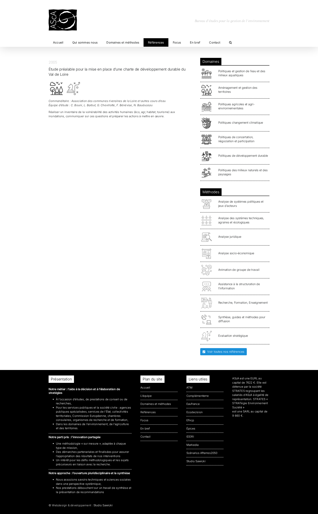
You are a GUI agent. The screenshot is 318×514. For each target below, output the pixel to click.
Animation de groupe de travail (238, 270)
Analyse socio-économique (236, 253)
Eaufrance (193, 404)
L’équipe (146, 396)
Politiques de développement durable (243, 155)
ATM (189, 387)
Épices (190, 428)
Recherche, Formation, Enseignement (243, 302)
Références (148, 412)
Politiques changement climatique (240, 122)
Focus (144, 420)
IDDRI (190, 436)
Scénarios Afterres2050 (202, 453)
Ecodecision (194, 412)
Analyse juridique (229, 236)
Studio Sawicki (196, 461)
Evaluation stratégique (233, 335)
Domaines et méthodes (155, 404)
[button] (230, 42)
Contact (145, 436)
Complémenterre (197, 396)
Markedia (192, 445)
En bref (145, 428)
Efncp (190, 420)
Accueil (145, 387)
